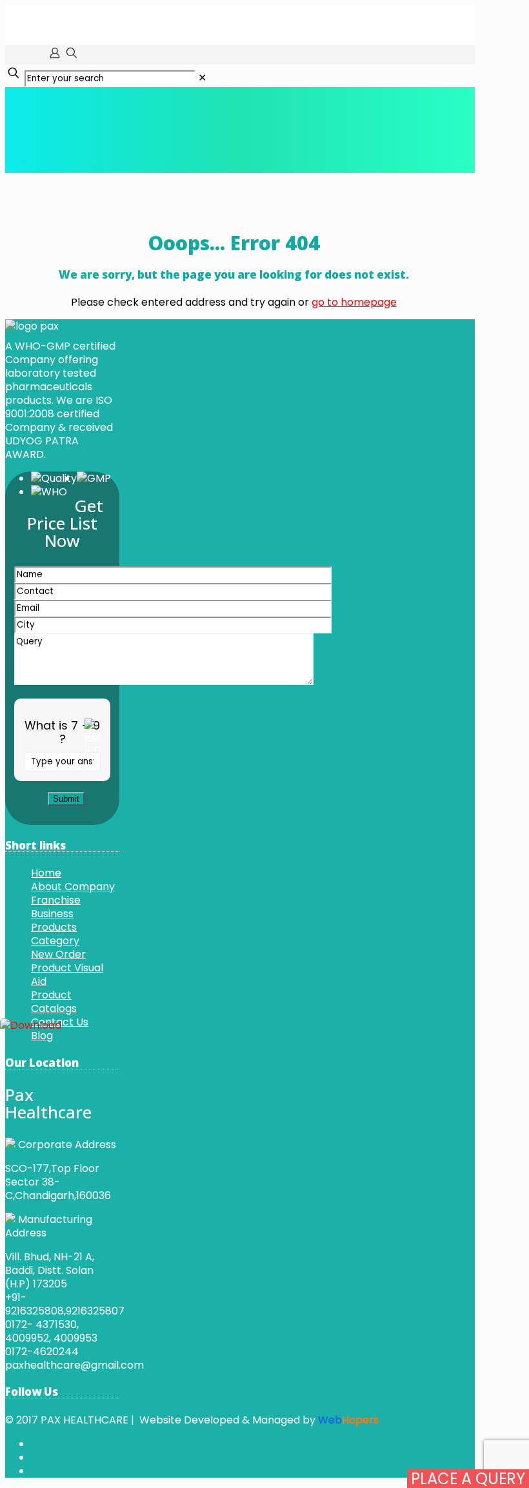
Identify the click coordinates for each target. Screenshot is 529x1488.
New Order (58, 954)
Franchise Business (56, 907)
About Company (73, 886)
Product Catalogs (54, 1001)
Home (46, 873)
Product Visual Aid (67, 974)
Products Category (55, 934)
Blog (42, 1035)
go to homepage (354, 302)
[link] (202, 77)
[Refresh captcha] (93, 737)
